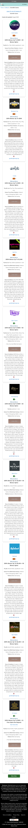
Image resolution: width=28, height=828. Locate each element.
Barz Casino (15, 320)
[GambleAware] (14, 820)
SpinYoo (15, 252)
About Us (23, 814)
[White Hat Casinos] (2, 4)
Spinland (14, 556)
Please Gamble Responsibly (12, 822)
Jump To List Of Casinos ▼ (14, 11)
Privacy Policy (16, 814)
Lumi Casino (14, 32)
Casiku (14, 175)
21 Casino (14, 713)
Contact (14, 817)
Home (2, 7)
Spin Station (15, 634)
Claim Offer (14, 57)
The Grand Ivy (14, 396)
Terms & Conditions (7, 814)
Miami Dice (14, 473)
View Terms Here (14, 724)
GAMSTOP (21, 822)
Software (7, 7)
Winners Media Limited (21, 786)
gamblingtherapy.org (14, 93)
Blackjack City (14, 111)
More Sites (14, 776)
